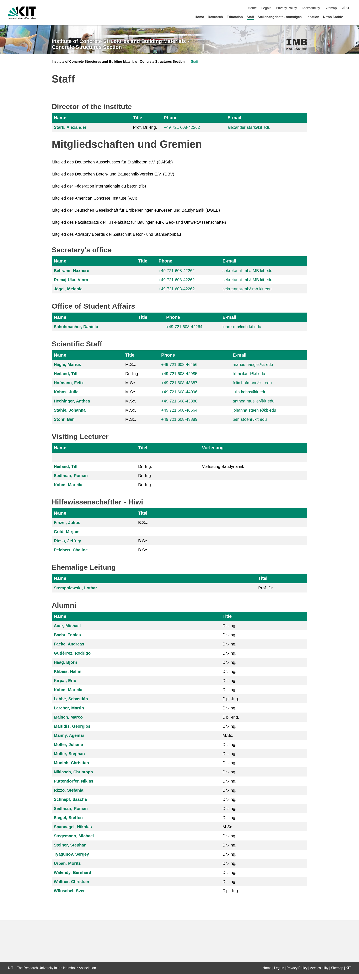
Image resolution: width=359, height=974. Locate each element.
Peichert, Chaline (71, 550)
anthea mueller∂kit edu (253, 401)
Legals (266, 8)
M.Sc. (130, 364)
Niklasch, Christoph (73, 772)
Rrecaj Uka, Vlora (71, 279)
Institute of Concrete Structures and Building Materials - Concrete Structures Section (120, 44)
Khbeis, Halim (67, 671)
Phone (170, 117)
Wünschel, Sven (70, 890)
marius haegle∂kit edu (253, 364)
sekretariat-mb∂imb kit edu (247, 289)
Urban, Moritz (67, 863)
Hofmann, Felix (69, 382)
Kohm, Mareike (69, 484)
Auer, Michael (67, 625)
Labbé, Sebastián (71, 699)
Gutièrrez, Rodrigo (72, 653)
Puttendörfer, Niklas (73, 781)
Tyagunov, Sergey (71, 854)
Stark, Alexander (70, 127)
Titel (142, 447)
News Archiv (333, 17)
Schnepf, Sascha (70, 799)
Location (312, 17)
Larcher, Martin (69, 708)
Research (215, 17)
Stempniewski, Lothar (75, 588)
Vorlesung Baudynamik (223, 466)
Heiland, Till (65, 373)
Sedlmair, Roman (71, 475)
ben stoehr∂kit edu (250, 419)
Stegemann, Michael (74, 836)
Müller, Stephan (69, 753)
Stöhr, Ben (64, 419)
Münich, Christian (71, 763)
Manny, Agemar (69, 735)
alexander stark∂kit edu (248, 127)
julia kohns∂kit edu (249, 392)
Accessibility (310, 8)
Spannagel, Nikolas (73, 826)
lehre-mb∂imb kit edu (242, 326)
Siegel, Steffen (68, 817)
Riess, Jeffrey (67, 541)
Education (235, 17)
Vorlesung (213, 447)
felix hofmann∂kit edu (252, 382)
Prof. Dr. (266, 588)
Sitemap (331, 8)
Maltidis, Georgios (72, 726)
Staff (250, 17)
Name (60, 117)
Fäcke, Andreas (69, 644)
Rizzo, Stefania (68, 790)
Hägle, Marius (67, 364)
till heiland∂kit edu (249, 373)
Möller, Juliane (68, 744)
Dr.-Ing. (132, 373)
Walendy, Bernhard (72, 872)
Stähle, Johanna (70, 410)
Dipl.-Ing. (231, 699)
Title (137, 117)
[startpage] (349, 17)
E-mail (234, 117)
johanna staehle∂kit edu (254, 410)
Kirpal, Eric (65, 680)
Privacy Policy (286, 8)
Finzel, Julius (67, 522)
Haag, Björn (65, 662)
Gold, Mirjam (67, 531)
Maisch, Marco (68, 717)
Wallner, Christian (71, 881)
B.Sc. (143, 522)
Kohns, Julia (66, 392)
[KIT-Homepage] (22, 12)
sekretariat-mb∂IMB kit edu (247, 270)
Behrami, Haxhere (71, 270)
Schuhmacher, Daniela (76, 326)
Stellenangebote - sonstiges (280, 17)
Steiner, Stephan (70, 845)
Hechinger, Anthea (72, 401)
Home (252, 8)
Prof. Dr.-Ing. (145, 127)
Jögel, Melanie (68, 289)
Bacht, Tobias (67, 635)
